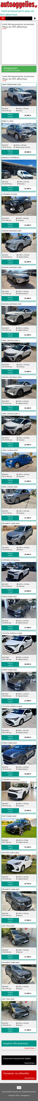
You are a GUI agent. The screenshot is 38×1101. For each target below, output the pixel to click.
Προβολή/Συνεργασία (29, 1091)
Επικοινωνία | (17, 1091)
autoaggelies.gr (25, 1095)
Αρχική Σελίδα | (7, 1091)
